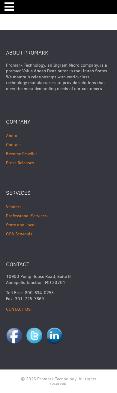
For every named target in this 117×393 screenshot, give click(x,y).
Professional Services (26, 216)
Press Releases (20, 163)
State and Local (21, 225)
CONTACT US (18, 309)
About (11, 136)
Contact (13, 145)
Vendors (14, 207)
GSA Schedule (19, 234)
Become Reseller (21, 154)
